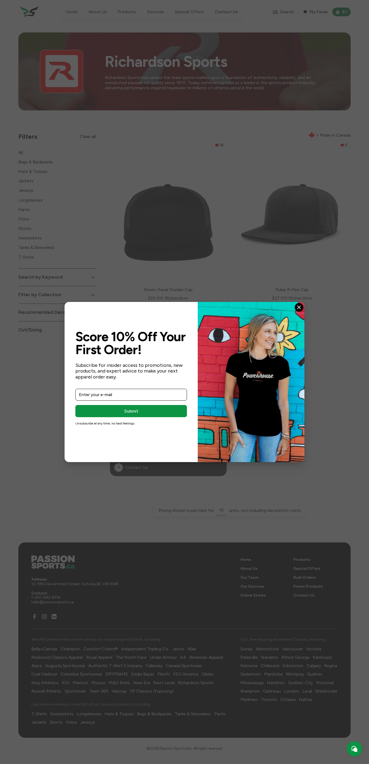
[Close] (299, 307)
